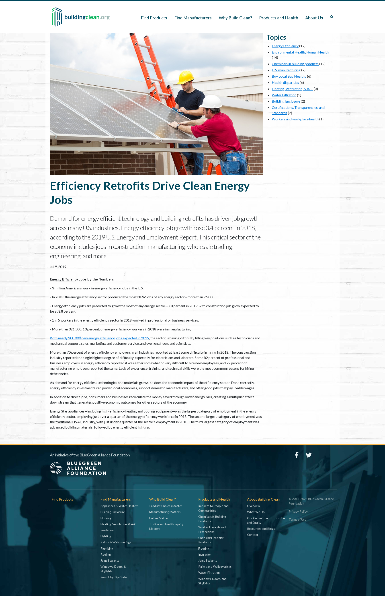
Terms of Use (297, 519)
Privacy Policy (298, 511)
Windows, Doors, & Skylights (113, 569)
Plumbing (106, 548)
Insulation (107, 530)
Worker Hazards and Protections (212, 529)
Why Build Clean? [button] (235, 17)
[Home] (81, 17)
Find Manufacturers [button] (193, 17)
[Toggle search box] (332, 17)
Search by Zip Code (113, 577)
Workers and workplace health (295, 119)
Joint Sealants (109, 560)
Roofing (105, 554)
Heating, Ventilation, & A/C (292, 89)
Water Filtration (284, 95)
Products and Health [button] (278, 17)
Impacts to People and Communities (213, 508)
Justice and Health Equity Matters (166, 526)
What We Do (256, 512)
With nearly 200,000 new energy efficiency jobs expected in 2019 (99, 338)
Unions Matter (158, 518)
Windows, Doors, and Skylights (212, 581)
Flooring (105, 518)
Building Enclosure (286, 101)
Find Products (154, 17)
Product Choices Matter (165, 506)
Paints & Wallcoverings (115, 542)
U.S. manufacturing (286, 70)
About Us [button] (314, 17)
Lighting (105, 536)
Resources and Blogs (261, 528)
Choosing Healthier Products (210, 540)
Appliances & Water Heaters (119, 506)
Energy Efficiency (285, 46)
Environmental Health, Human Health (300, 52)
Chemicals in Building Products (212, 519)
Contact (252, 534)
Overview (253, 506)
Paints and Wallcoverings (214, 566)
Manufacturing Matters (164, 512)
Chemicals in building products (295, 64)
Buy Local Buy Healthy (289, 76)
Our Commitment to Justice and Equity (266, 520)
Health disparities (285, 82)
